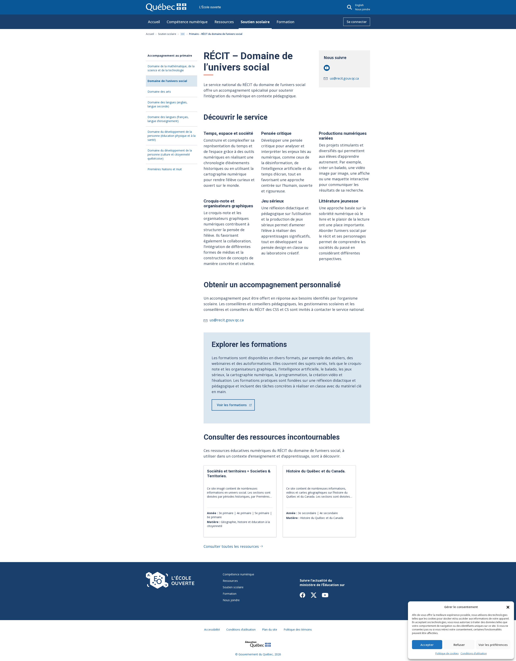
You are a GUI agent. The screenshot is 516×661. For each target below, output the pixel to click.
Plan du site (269, 629)
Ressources (224, 21)
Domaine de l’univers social (167, 81)
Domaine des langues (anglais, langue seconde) (167, 104)
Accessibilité (212, 629)
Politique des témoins (298, 629)
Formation (285, 21)
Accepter (427, 645)
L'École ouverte (210, 7)
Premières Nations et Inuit (165, 169)
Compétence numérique (187, 21)
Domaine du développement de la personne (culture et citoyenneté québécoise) (170, 154)
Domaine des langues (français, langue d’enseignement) (168, 119)
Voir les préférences (493, 645)
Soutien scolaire (255, 21)
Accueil (154, 21)
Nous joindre (362, 9)
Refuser (459, 645)
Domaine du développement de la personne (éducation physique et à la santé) (172, 136)
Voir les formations (232, 405)
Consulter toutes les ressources (231, 546)
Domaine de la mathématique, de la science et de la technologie (171, 68)
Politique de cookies (447, 653)
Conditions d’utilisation (474, 653)
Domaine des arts (159, 91)
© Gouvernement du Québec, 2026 (258, 654)
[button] (508, 607)
